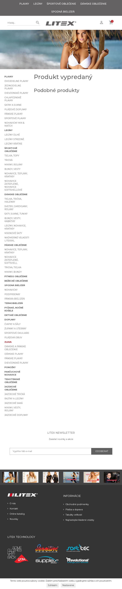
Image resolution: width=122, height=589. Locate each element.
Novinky (14, 519)
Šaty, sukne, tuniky (16, 213)
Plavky (24, 3)
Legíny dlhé (12, 134)
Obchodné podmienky (77, 504)
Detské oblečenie (15, 315)
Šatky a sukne (13, 105)
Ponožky (10, 367)
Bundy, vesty (12, 169)
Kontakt (14, 508)
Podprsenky (12, 294)
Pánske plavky (13, 114)
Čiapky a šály (12, 324)
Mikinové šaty (13, 233)
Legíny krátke (13, 143)
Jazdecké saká (13, 403)
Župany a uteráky (15, 328)
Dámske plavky (13, 354)
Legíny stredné (14, 139)
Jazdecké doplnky (16, 415)
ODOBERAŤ (101, 451)
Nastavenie (68, 585)
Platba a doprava (74, 509)
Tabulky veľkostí (73, 514)
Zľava (8, 342)
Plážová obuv (13, 337)
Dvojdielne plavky (16, 81)
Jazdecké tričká (14, 394)
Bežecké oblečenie (16, 281)
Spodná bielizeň (63, 11)
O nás (13, 503)
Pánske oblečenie (15, 245)
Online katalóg (17, 514)
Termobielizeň (13, 303)
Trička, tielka (12, 267)
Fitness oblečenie (15, 276)
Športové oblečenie (61, 3)
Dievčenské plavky (16, 93)
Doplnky (9, 319)
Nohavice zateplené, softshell (11, 260)
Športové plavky (15, 118)
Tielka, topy (11, 155)
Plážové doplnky (15, 109)
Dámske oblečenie (93, 3)
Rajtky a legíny (14, 398)
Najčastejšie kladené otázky (79, 520)
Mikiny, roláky (13, 164)
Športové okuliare (16, 333)
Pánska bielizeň (14, 298)
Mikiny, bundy (13, 272)
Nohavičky (11, 289)
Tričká (8, 160)
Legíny (37, 3)
